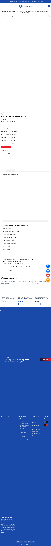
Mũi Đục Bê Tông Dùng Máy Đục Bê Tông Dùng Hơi (8, 299)
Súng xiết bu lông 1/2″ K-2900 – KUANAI (42, 299)
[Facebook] (48, 271)
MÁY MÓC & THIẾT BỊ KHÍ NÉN (16, 11)
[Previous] (1, 281)
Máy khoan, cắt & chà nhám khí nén (33, 155)
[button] (2, 6)
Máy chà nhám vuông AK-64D (8, 158)
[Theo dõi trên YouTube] (47, 425)
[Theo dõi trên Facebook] (45, 422)
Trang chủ (4, 11)
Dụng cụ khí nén (31, 11)
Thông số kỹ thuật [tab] (10, 170)
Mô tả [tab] (3, 170)
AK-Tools (8, 160)
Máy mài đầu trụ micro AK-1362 (25, 298)
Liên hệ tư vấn (6, 147)
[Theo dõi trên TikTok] (47, 422)
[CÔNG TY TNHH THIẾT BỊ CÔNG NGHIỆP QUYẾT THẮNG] (25, 6)
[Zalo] (48, 266)
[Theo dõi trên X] (45, 425)
